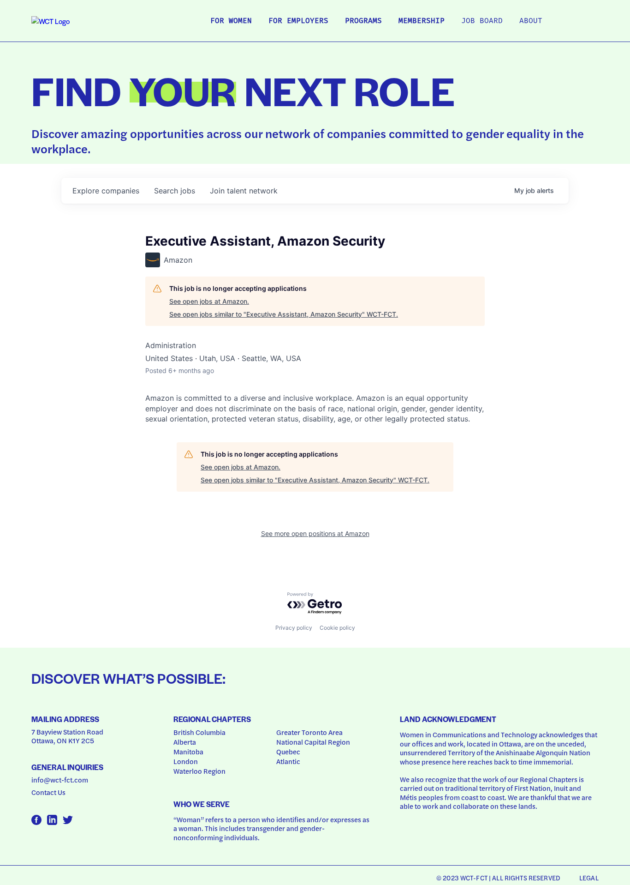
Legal (589, 877)
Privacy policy (293, 627)
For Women (231, 21)
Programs (363, 21)
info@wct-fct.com (59, 779)
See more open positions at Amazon (315, 533)
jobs (174, 190)
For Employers (298, 21)
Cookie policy (337, 627)
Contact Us (48, 792)
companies (105, 190)
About (530, 21)
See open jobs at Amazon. (209, 301)
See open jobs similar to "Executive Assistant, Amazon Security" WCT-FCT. (283, 314)
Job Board (482, 21)
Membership (421, 21)
